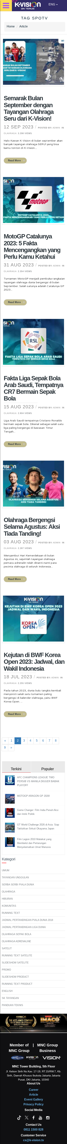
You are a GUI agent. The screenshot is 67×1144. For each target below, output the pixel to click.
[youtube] (40, 1117)
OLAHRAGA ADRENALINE (16, 941)
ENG (52, 4)
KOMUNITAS (9, 905)
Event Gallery (33, 1099)
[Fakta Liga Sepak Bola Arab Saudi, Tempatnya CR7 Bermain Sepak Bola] (33, 344)
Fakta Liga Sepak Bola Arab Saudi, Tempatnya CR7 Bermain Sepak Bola (33, 388)
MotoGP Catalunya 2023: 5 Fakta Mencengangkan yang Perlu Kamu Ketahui (32, 246)
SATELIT (7, 948)
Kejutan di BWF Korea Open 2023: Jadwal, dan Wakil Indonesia (34, 661)
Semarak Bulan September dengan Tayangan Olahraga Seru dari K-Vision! (28, 108)
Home (11, 26)
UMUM (5, 870)
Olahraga (10, 133)
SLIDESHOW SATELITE (15, 962)
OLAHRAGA (8, 891)
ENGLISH (7, 991)
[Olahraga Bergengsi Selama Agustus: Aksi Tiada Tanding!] (33, 486)
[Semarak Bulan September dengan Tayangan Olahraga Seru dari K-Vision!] (33, 64)
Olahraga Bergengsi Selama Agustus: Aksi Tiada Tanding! (32, 526)
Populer (47, 769)
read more (14, 160)
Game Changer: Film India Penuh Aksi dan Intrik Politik (37, 812)
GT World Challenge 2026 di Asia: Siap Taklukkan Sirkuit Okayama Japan (38, 826)
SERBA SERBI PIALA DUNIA (18, 884)
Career (33, 1089)
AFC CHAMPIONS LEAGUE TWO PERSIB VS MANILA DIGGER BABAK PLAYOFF (38, 781)
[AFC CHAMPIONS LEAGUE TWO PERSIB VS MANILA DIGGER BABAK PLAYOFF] (10, 780)
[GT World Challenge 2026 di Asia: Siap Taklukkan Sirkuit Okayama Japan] (10, 827)
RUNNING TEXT (11, 913)
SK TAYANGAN (10, 998)
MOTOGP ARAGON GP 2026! (33, 795)
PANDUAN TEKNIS (12, 1005)
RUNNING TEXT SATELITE (17, 955)
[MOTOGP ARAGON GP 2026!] (10, 798)
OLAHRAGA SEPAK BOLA (16, 934)
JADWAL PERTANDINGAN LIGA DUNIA (24, 927)
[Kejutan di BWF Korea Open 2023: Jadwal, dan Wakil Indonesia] (33, 621)
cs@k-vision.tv (33, 1140)
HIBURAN (7, 898)
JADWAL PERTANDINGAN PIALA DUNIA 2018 (27, 920)
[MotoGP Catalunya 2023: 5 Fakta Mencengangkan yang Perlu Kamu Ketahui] (33, 202)
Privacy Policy (33, 1104)
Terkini (16, 769)
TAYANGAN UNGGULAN (15, 877)
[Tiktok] (19, 1117)
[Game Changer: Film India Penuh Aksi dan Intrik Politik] (10, 813)
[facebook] (33, 1117)
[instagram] (48, 1117)
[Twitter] (26, 1117)
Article (23, 26)
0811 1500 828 (33, 1129)
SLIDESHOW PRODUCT (15, 976)
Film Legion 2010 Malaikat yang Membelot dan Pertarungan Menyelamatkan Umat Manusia (34, 843)
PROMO (6, 969)
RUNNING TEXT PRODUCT (17, 983)
